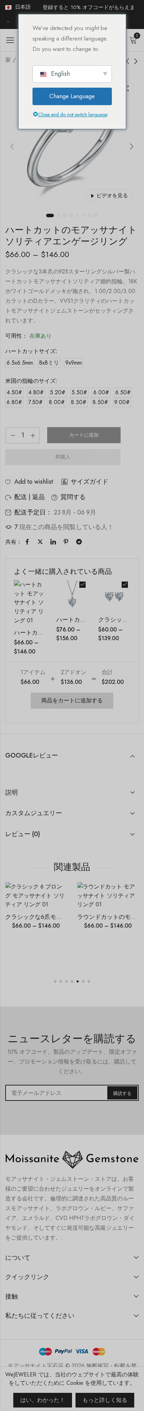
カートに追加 (84, 434)
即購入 (63, 456)
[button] (55, 981)
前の (12, 147)
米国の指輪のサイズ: (31, 381)
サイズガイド (89, 481)
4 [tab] (71, 215)
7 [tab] (90, 215)
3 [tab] (64, 215)
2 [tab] (58, 215)
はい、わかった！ (42, 1400)
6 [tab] (83, 215)
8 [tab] (96, 215)
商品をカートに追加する (72, 700)
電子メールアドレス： (72, 1093)
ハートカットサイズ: (31, 351)
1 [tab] (50, 215)
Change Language (72, 96)
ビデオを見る (112, 195)
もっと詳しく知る (104, 1400)
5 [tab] (77, 215)
